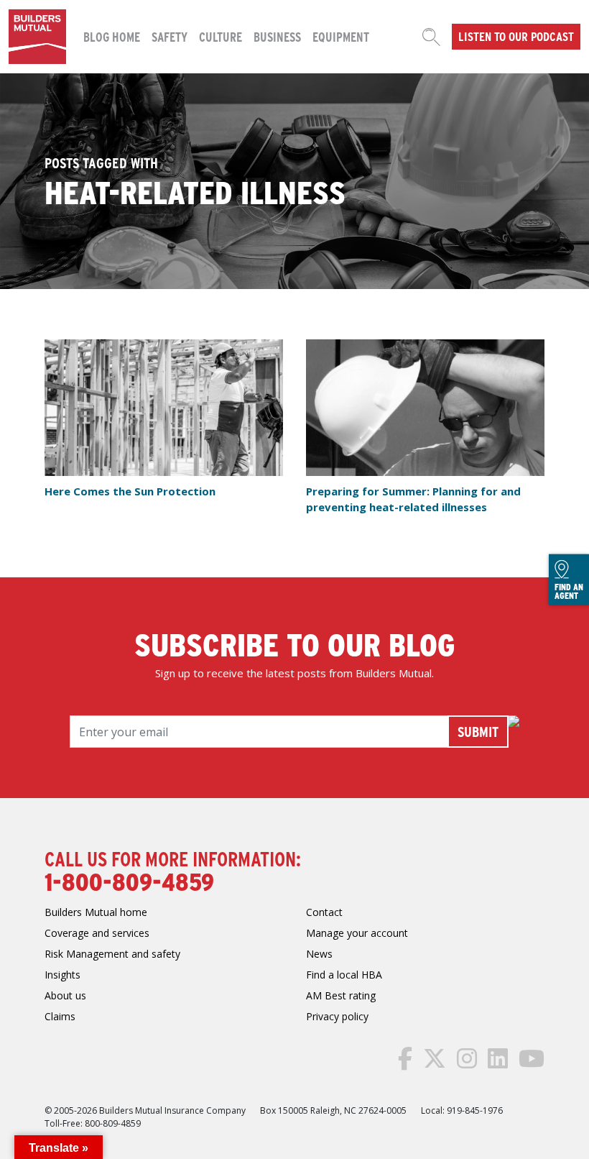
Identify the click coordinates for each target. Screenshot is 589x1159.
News (319, 954)
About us (65, 995)
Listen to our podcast (516, 36)
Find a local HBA (344, 974)
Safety (169, 36)
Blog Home (111, 36)
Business (277, 36)
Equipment (340, 36)
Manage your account (357, 933)
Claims (60, 1016)
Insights (62, 974)
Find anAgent (569, 590)
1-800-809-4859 (129, 881)
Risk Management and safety (112, 954)
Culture (220, 36)
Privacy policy (337, 1016)
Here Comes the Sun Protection (131, 491)
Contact (324, 912)
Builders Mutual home (96, 912)
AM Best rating (341, 995)
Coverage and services (97, 933)
